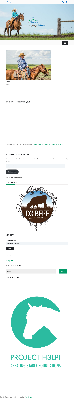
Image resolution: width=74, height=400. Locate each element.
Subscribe (12, 172)
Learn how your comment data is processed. (48, 144)
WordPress (28, 397)
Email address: (11, 241)
